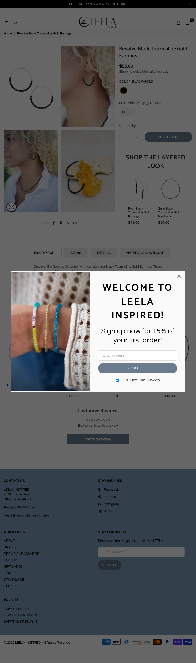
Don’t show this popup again (140, 380)
